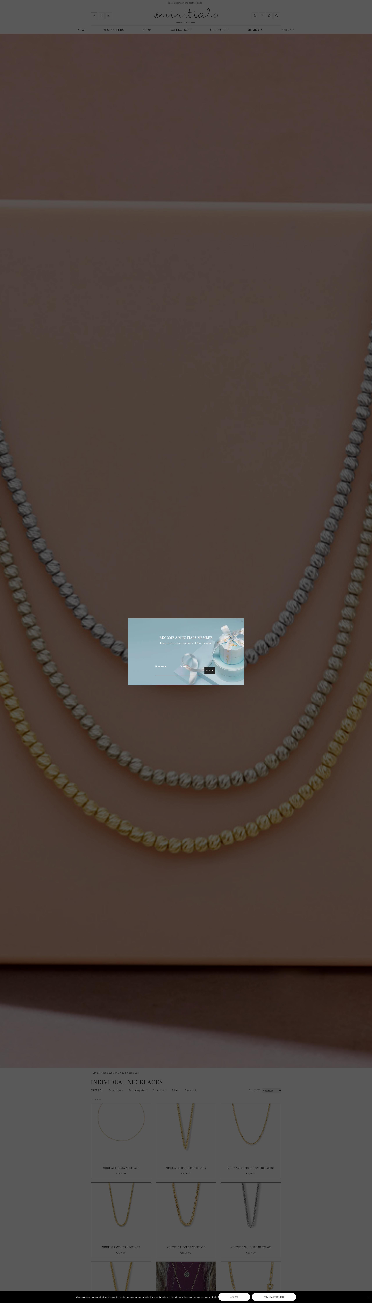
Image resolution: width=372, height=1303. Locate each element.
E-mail (184, 666)
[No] (368, 1296)
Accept (234, 1297)
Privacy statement (274, 1297)
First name (161, 666)
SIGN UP (209, 670)
